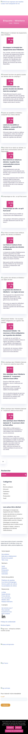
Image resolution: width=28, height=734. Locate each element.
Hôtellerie (5, 493)
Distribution (6, 491)
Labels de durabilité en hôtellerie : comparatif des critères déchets (12, 127)
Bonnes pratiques (8, 487)
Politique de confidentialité (14, 731)
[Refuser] (26, 727)
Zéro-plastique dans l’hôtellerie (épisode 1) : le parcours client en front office (14, 423)
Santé (4, 498)
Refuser (18, 727)
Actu (4, 484)
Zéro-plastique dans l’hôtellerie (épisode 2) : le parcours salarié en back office (14, 376)
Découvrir (5, 489)
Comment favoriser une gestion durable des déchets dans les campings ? (13, 89)
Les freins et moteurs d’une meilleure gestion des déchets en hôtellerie (13, 247)
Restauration (6, 496)
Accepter (10, 727)
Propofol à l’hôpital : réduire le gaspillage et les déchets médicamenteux (11, 528)
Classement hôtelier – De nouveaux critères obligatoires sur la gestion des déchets (13, 333)
